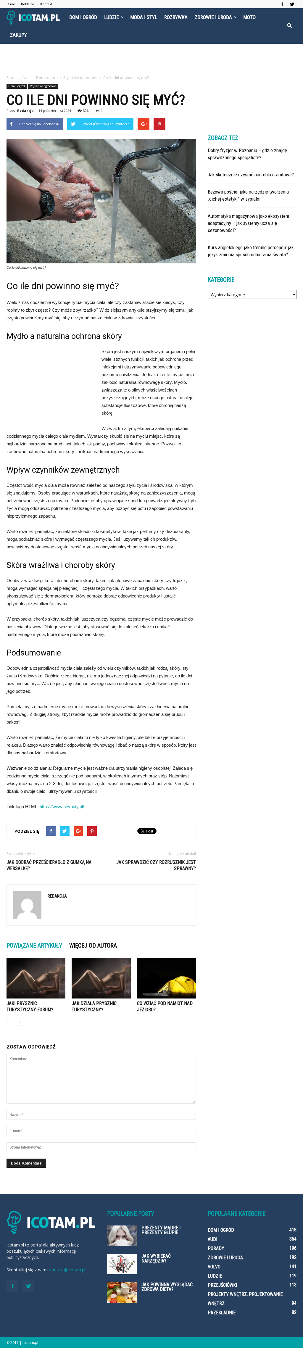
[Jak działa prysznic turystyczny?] (101, 978)
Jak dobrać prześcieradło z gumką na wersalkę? (49, 865)
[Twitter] (292, 4)
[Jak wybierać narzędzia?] (122, 1264)
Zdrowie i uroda (213, 17)
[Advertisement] (151, 60)
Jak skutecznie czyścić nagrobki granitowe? (251, 175)
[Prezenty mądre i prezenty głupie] (122, 1235)
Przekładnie (222, 1312)
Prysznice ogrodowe (43, 86)
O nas (11, 4)
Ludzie (111, 17)
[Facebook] (282, 4)
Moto (249, 17)
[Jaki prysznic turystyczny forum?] (36, 978)
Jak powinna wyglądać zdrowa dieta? (167, 1287)
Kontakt (46, 4)
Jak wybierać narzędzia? (156, 1258)
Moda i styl (143, 17)
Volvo (214, 1267)
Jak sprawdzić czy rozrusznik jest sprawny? (156, 865)
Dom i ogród (83, 17)
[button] (289, 26)
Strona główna (18, 77)
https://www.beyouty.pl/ (62, 806)
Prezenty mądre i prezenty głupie (160, 1230)
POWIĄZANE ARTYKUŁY (34, 945)
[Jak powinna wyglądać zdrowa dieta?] (122, 1292)
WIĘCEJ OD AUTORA (93, 945)
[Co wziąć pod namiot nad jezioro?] (166, 978)
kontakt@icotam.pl (67, 1270)
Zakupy (18, 35)
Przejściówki (222, 1285)
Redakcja (25, 110)
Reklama (28, 4)
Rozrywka (176, 17)
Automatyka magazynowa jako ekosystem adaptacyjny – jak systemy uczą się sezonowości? (248, 223)
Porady (216, 1248)
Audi (212, 1239)
